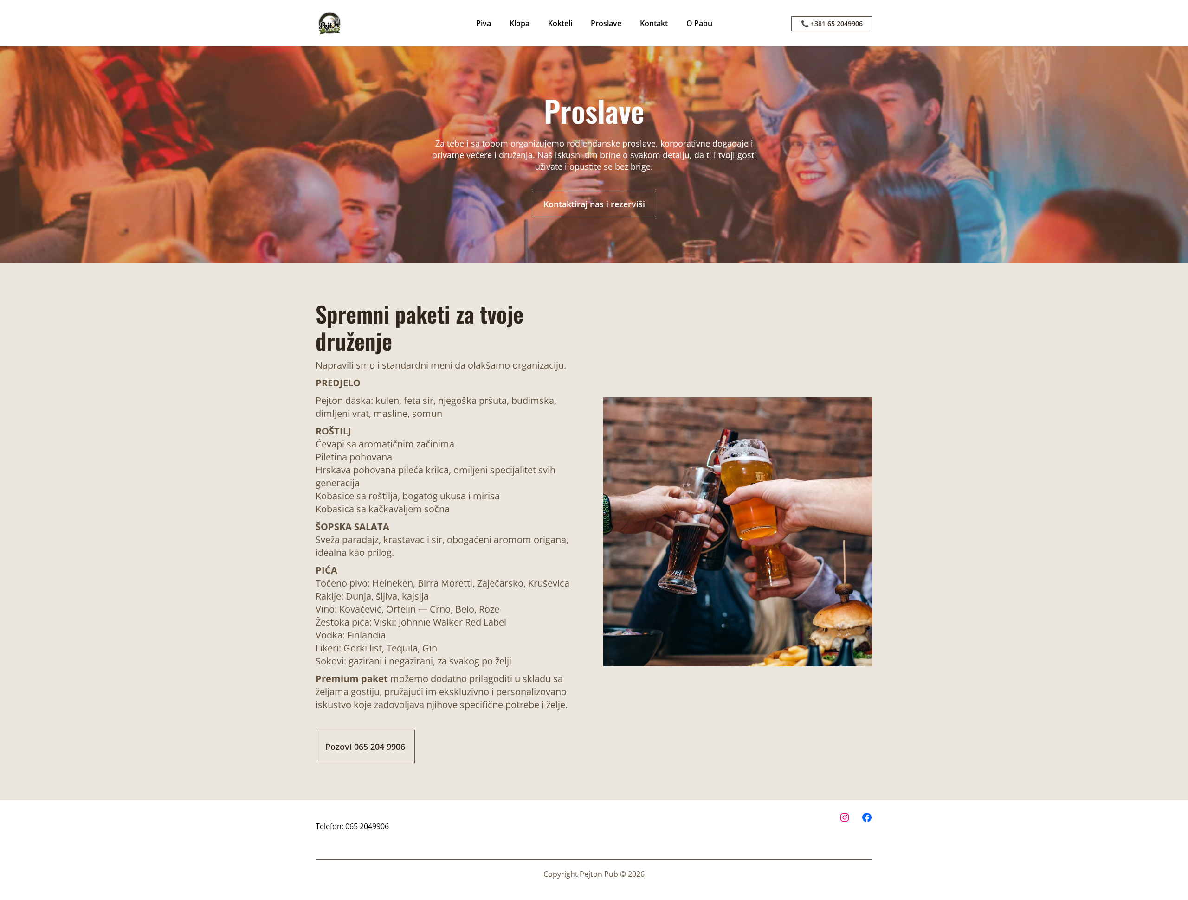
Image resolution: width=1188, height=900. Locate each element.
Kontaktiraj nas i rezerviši (594, 204)
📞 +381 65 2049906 (832, 23)
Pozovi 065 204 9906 (365, 746)
